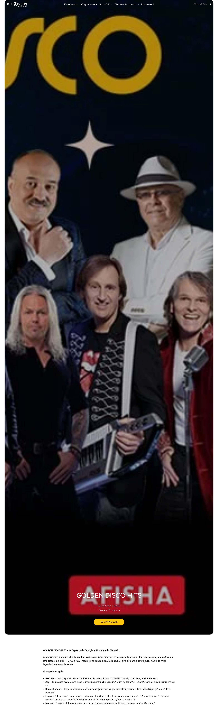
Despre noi (147, 4)
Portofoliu (105, 4)
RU (211, 4)
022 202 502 (200, 4)
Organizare (88, 4)
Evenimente (71, 4)
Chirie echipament (126, 4)
